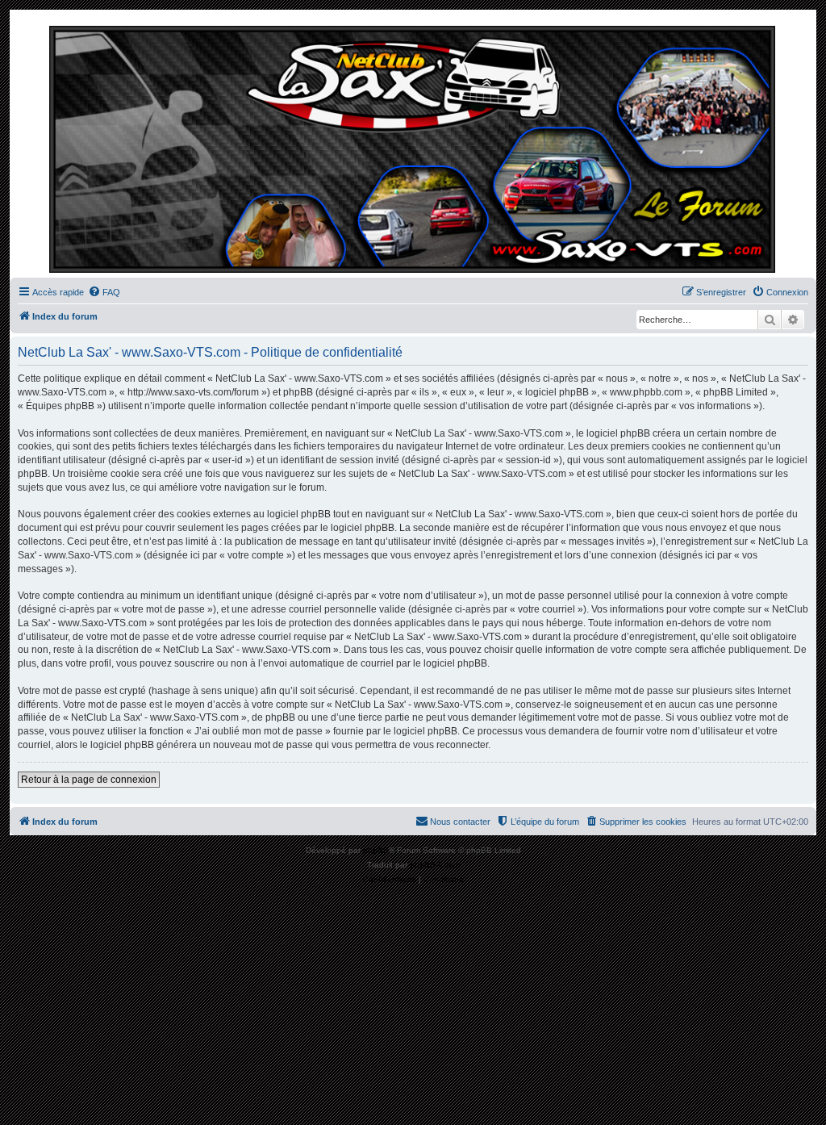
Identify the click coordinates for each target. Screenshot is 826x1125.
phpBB (376, 850)
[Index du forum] (413, 148)
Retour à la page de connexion (88, 779)
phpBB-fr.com (435, 864)
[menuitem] (104, 292)
